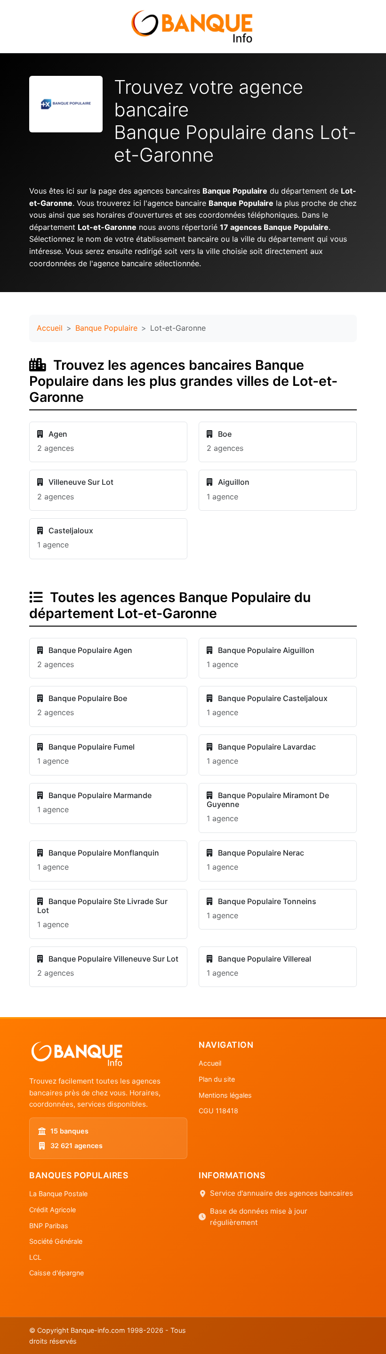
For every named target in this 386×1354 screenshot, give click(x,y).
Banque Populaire (106, 328)
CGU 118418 (218, 1111)
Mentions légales (225, 1095)
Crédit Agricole (52, 1210)
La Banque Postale (58, 1194)
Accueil (50, 328)
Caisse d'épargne (56, 1273)
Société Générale (55, 1241)
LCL (35, 1257)
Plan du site (217, 1079)
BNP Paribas (48, 1226)
